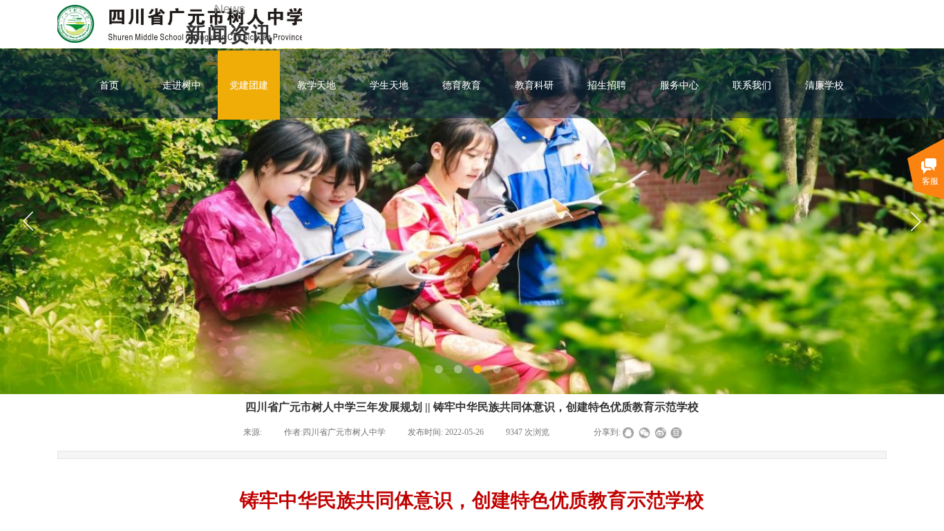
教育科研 (534, 85)
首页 (109, 85)
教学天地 (316, 85)
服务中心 (679, 85)
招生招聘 (606, 85)
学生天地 (389, 85)
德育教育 (461, 85)
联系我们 (752, 85)
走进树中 (181, 85)
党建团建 (248, 85)
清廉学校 (824, 85)
